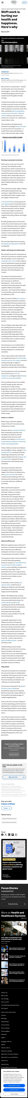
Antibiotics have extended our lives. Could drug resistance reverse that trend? (17, 981)
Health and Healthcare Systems (13, 9)
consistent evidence (18, 430)
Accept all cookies (14, 1089)
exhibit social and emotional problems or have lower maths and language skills (13, 441)
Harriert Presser (21, 126)
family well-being (6, 602)
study (18, 602)
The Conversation (9, 42)
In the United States (7, 202)
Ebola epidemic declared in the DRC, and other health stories (17, 948)
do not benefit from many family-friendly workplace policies (13, 565)
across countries (9, 474)
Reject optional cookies (14, 1085)
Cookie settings (14, 1094)
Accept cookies (14, 754)
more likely (4, 204)
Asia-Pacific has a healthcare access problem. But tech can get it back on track (16, 965)
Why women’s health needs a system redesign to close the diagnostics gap (16, 973)
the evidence (21, 298)
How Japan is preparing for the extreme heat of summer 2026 (11, 938)
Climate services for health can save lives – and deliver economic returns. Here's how (17, 957)
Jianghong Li (5, 71)
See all (24, 918)
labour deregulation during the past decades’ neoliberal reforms (12, 113)
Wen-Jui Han (5, 78)
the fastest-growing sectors (10, 243)
